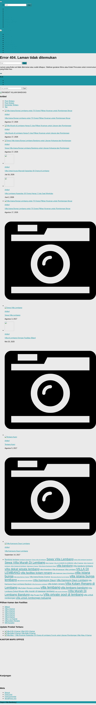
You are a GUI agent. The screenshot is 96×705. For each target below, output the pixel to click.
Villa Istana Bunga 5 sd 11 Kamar (60, 577)
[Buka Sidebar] (1, 73)
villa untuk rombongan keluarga (33, 597)
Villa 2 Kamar (10, 11)
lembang (16, 560)
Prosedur (8, 25)
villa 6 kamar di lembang (18, 566)
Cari (24, 88)
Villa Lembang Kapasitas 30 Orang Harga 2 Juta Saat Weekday (29, 193)
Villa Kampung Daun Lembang (16, 551)
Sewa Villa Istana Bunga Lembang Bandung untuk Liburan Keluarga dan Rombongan (37, 148)
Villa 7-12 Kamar (11, 619)
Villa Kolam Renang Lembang (29, 588)
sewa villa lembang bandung (83, 559)
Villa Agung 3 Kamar (32, 566)
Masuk (7, 693)
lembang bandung (25, 559)
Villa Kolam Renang (12, 621)
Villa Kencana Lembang (39, 584)
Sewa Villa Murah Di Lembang (25, 562)
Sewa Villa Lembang (12, 315)
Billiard (7, 607)
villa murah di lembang (61, 591)
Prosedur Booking (24, 702)
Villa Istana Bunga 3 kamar (40, 577)
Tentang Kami (10, 444)
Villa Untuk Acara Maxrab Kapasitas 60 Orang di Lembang (27, 171)
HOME (7, 9)
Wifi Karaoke (9, 623)
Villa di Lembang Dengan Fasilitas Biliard (20, 338)
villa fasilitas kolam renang (36, 572)
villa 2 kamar (50, 563)
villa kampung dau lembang (25, 580)
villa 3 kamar (78, 563)
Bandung (8, 560)
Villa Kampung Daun (44, 580)
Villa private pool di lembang (63, 594)
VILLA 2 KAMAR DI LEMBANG (63, 563)
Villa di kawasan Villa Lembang (64, 569)
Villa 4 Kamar (10, 15)
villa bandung (65, 565)
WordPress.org (10, 699)
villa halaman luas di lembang (64, 573)
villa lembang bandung (74, 587)
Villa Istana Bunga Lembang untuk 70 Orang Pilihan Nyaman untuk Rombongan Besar (37, 118)
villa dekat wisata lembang (22, 569)
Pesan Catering (11, 23)
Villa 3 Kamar (10, 13)
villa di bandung (46, 569)
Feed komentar (10, 697)
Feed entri (8, 695)
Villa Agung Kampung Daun (47, 566)
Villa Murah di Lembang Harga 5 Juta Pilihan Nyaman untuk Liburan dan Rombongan (37, 133)
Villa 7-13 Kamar (11, 21)
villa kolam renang (56, 584)
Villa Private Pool (36, 595)
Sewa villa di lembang (39, 559)
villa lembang (50, 587)
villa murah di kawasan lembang (40, 591)
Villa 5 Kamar (10, 17)
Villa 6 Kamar (10, 19)
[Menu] (1, 1)
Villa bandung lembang (83, 566)
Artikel (7, 27)
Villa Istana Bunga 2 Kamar (21, 577)
